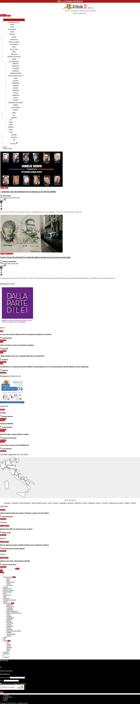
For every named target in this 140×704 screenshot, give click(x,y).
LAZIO (16, 78)
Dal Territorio (13, 61)
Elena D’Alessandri (7, 516)
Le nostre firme (7, 697)
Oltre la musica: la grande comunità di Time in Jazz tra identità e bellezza (24, 545)
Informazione (12, 29)
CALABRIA (15, 68)
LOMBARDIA (15, 83)
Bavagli (14, 37)
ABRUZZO (16, 63)
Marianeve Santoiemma (9, 261)
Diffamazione (14, 39)
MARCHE (15, 85)
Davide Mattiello (7, 338)
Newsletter (14, 137)
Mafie (14, 47)
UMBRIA (15, 105)
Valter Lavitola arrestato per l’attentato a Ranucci (17, 345)
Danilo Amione (6, 532)
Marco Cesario (6, 196)
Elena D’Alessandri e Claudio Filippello (13, 548)
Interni (12, 24)
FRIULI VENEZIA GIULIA (15, 75)
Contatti (5, 698)
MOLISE (15, 88)
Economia (12, 34)
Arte (11, 119)
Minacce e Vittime (14, 42)
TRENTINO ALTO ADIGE (15, 102)
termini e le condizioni (19, 684)
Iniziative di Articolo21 (14, 56)
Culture (12, 31)
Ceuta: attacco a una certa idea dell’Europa (14, 445)
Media (14, 113)
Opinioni (2, 409)
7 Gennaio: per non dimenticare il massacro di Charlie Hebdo (28, 191)
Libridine (10, 127)
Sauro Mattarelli (7, 448)
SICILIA (15, 97)
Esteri (12, 27)
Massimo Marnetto (7, 416)
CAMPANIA (15, 71)
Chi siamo (6, 695)
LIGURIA (15, 80)
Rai (14, 115)
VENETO (15, 110)
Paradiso (3, 413)
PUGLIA (15, 93)
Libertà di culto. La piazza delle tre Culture (14, 434)
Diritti (14, 51)
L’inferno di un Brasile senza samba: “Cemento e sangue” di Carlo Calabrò (24, 513)
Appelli (14, 59)
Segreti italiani (14, 44)
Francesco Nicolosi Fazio (9, 438)
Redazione (5, 349)
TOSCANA (16, 100)
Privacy (5, 700)
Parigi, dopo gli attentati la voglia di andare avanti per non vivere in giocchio (35, 257)
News (1, 331)
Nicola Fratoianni (7, 427)
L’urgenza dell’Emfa (6, 423)
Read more (3, 340)
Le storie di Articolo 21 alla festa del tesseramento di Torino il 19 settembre (25, 334)
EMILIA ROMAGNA (15, 73)
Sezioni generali (13, 22)
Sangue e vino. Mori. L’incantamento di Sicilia (15, 561)
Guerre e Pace (14, 49)
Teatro (11, 132)
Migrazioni (14, 54)
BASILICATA (15, 66)
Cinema (11, 122)
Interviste (14, 135)
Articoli (2, 188)
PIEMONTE (15, 90)
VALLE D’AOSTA (15, 107)
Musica (11, 129)
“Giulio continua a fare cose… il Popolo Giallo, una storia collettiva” (22, 356)
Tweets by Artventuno (6, 671)
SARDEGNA (15, 95)
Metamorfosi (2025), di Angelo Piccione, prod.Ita (16, 529)
